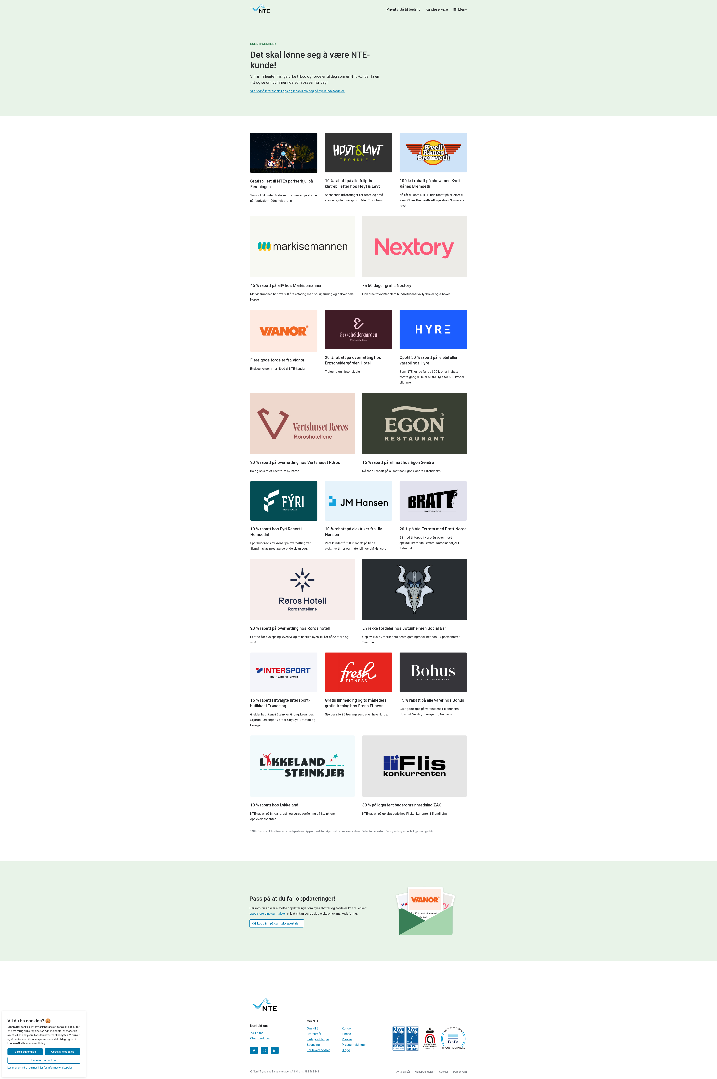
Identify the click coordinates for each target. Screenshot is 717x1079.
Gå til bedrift (410, 9)
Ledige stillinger (318, 1039)
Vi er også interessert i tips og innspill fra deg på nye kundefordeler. (297, 91)
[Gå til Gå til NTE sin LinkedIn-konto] (275, 1050)
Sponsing (313, 1044)
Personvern (460, 1071)
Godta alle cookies (62, 1051)
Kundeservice (437, 9)
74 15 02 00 (258, 1033)
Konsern (347, 1028)
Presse (347, 1039)
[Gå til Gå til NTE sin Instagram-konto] (264, 1050)
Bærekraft (314, 1034)
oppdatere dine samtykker (267, 913)
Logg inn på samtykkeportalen (278, 923)
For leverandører (318, 1050)
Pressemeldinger (354, 1044)
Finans (346, 1034)
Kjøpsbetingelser (424, 1071)
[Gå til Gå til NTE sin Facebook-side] (254, 1050)
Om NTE (312, 1028)
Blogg (346, 1050)
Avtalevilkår (403, 1071)
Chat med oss (260, 1038)
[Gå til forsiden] (260, 8)
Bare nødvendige (25, 1051)
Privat (391, 9)
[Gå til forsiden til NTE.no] (263, 1010)
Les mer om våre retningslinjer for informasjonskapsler (39, 1067)
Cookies (443, 1071)
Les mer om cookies (43, 1060)
